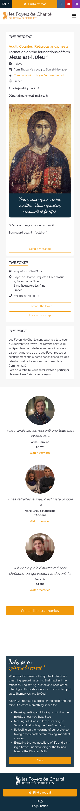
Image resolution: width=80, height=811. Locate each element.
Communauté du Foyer (28, 75)
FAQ (40, 801)
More (40, 760)
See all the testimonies (40, 611)
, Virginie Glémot (53, 75)
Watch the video (40, 452)
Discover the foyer (40, 306)
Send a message (40, 248)
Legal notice (40, 806)
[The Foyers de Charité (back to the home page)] (27, 16)
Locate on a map (40, 315)
